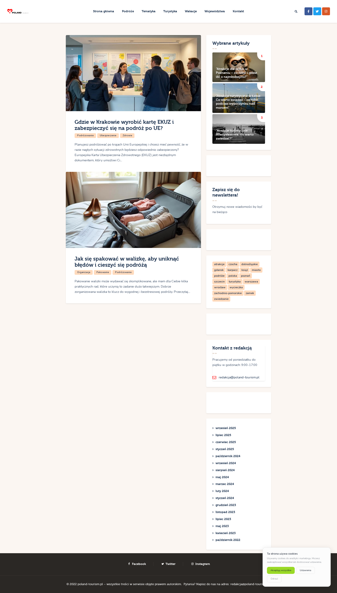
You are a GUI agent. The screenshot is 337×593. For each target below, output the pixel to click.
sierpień (225, 470)
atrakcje (219, 264)
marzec (225, 484)
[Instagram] (326, 11)
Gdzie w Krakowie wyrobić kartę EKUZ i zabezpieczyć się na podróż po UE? (124, 125)
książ (245, 270)
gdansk (219, 270)
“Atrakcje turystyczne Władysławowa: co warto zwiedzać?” (235, 134)
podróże (219, 276)
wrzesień (226, 428)
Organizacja (83, 272)
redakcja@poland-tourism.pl (239, 377)
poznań (245, 276)
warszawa (251, 282)
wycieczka (236, 287)
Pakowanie (103, 272)
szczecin (219, 282)
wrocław (220, 287)
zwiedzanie (221, 299)
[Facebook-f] (308, 11)
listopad (225, 512)
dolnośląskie (249, 264)
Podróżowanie (85, 135)
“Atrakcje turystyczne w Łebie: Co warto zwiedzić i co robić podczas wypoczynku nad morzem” (238, 102)
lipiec (223, 435)
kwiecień (226, 533)
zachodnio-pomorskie (228, 293)
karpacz (232, 270)
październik (228, 456)
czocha (233, 264)
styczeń (225, 449)
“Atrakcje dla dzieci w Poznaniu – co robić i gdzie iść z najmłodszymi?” (236, 73)
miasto (256, 270)
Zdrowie (127, 135)
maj (222, 477)
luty (222, 491)
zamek (250, 293)
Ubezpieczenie (108, 135)
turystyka (235, 282)
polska (233, 276)
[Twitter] (317, 11)
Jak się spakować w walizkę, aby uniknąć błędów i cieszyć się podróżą (127, 262)
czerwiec (226, 442)
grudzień (226, 505)
